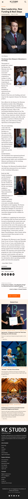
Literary (3, 450)
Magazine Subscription (6, 474)
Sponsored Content (10, 330)
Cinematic (3, 449)
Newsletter (3, 477)
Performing (4, 367)
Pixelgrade (17, 492)
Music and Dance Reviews (7, 404)
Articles (3, 330)
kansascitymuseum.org (19, 256)
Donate (2, 479)
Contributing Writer (5, 14)
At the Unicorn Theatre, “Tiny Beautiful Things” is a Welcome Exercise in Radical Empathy (13, 285)
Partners (3, 6)
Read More (5, 339)
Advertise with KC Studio (6, 483)
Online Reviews (17, 404)
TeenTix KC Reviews (12, 367)
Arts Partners (6, 268)
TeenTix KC (3, 468)
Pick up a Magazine (5, 475)
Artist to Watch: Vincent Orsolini (18, 289)
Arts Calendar (4, 465)
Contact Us (3, 481)
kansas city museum (9, 271)
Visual (2, 447)
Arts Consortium (4, 459)
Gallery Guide (4, 467)
